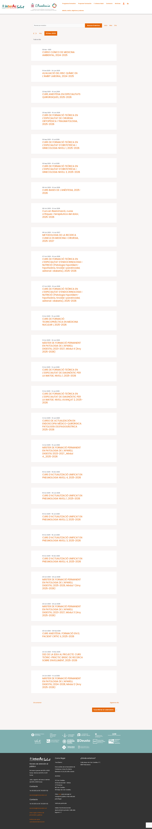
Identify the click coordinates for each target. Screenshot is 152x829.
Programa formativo (69, 3)
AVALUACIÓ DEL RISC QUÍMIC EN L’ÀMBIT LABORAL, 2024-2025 (59, 75)
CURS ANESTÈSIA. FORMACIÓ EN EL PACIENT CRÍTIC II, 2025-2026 (61, 635)
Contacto (109, 3)
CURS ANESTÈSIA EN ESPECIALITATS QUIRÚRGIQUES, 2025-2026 (61, 96)
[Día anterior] (33, 33)
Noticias (117, 3)
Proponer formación (84, 3)
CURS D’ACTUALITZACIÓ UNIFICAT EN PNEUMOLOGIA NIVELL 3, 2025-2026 (62, 539)
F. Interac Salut (99, 3)
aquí (59, 794)
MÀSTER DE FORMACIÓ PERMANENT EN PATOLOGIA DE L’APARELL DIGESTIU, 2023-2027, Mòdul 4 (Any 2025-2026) (61, 347)
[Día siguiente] (36, 33)
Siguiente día (114, 703)
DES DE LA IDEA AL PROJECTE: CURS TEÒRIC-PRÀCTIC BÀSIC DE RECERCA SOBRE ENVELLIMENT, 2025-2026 (62, 657)
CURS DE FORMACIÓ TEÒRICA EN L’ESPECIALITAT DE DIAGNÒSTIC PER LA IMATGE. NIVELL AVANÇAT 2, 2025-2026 (62, 398)
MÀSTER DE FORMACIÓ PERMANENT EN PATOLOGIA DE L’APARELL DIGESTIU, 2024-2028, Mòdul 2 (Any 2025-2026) (61, 683)
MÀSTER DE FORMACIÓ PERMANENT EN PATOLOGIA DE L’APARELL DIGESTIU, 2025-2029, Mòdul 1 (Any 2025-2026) (61, 584)
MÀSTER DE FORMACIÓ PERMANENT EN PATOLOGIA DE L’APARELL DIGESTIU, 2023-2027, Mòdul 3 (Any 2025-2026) (61, 611)
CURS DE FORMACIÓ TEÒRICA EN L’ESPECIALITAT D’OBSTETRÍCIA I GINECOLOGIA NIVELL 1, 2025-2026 (60, 145)
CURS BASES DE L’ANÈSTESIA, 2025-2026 (61, 191)
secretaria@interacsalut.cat (38, 795)
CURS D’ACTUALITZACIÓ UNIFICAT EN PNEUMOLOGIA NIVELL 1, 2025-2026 (62, 497)
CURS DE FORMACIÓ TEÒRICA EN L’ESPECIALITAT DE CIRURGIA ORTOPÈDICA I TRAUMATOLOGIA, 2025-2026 (60, 120)
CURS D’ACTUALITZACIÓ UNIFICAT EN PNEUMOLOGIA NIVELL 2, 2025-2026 (62, 518)
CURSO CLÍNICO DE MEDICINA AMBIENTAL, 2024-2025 (58, 54)
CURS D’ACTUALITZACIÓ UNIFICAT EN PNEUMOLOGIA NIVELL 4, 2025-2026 (62, 476)
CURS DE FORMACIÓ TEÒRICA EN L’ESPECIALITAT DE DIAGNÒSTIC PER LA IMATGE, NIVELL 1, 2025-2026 (61, 372)
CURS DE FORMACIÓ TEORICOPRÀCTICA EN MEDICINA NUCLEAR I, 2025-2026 (60, 321)
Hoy (40, 33)
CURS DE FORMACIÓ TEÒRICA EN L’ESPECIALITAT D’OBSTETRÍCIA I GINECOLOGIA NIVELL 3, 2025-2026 (61, 169)
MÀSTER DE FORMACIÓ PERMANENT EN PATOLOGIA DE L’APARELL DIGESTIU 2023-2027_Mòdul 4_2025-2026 (61, 452)
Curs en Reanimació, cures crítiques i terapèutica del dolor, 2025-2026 (60, 214)
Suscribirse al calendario (104, 710)
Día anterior (37, 703)
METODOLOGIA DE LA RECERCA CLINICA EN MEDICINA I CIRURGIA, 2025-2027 (60, 238)
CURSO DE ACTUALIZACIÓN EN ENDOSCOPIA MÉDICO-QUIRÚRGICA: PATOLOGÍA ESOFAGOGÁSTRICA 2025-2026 (62, 425)
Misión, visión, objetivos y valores (73, 10)
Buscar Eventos (93, 25)
